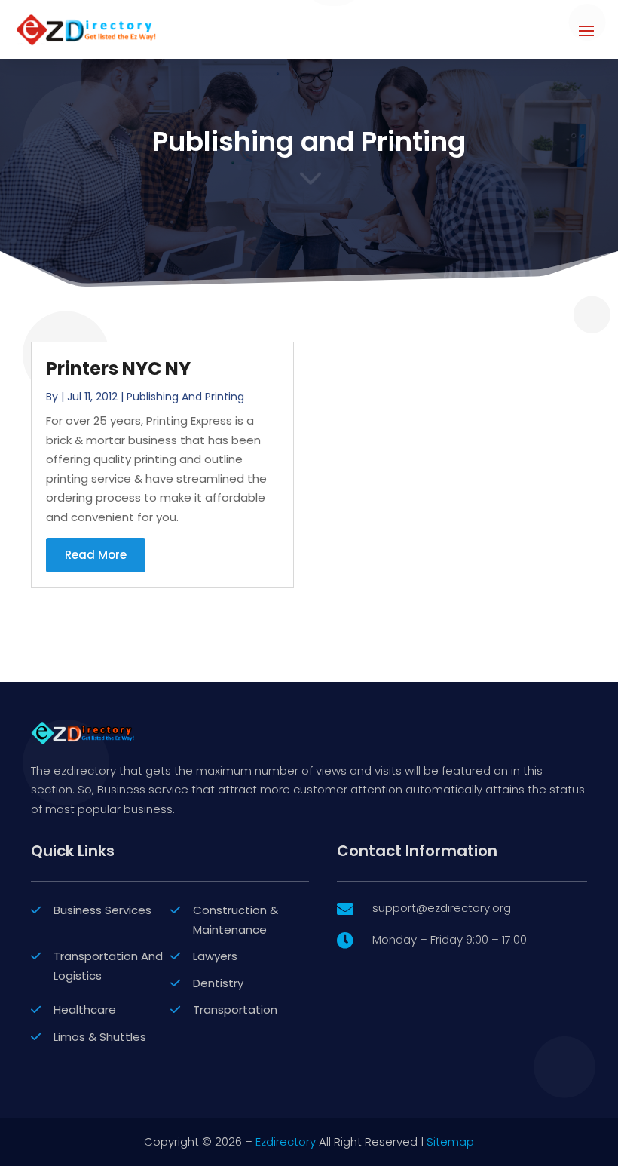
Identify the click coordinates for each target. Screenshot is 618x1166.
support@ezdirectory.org (441, 908)
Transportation (235, 1009)
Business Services (102, 910)
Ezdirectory (285, 1141)
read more (96, 555)
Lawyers (215, 956)
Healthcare (85, 1009)
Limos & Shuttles (100, 1037)
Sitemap (450, 1141)
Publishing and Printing (185, 396)
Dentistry (218, 983)
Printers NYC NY (118, 368)
